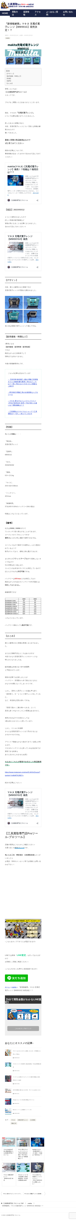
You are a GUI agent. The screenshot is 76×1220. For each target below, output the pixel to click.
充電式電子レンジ (23, 1120)
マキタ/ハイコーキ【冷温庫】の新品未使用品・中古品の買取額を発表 (23, 1177)
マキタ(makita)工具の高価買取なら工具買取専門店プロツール (8, 1152)
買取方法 (15, 13)
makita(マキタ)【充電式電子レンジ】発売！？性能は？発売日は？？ (37, 1152)
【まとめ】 (9, 83)
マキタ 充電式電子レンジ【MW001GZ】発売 (9, 1177)
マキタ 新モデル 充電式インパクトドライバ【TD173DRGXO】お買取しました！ (37, 1179)
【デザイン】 (10, 73)
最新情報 (26, 13)
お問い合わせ (68, 13)
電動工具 (13, 1123)
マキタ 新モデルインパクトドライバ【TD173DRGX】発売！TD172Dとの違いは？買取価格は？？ (23, 1154)
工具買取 (32, 1120)
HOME (5, 13)
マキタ (13, 1120)
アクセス (38, 13)
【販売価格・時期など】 (14, 76)
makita (7, 38)
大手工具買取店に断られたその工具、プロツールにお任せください (27, 1090)
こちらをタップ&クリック (23, 1028)
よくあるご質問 (52, 13)
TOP (13, 1203)
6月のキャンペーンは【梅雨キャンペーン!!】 (22, 1109)
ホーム (7, 987)
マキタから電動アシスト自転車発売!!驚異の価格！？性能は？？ (34, 1193)
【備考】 (9, 81)
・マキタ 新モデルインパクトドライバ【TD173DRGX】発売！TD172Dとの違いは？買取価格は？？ (22, 403)
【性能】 (9, 78)
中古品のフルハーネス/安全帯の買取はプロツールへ (24, 1099)
